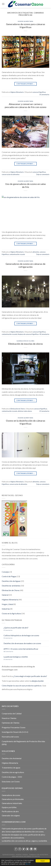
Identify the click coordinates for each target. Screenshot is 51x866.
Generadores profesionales (13, 799)
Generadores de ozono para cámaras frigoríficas (25, 26)
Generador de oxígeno (11, 815)
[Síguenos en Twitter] (23, 849)
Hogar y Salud (7, 604)
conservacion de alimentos (10, 174)
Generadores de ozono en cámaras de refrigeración (25, 265)
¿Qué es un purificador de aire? (16, 627)
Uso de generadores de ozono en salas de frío (25, 185)
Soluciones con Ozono (11, 781)
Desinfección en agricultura (13, 772)
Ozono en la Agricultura (11, 613)
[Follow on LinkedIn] (31, 849)
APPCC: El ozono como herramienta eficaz (21, 649)
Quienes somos (8, 854)
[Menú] (3, 4)
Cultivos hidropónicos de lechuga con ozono (21, 635)
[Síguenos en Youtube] (35, 849)
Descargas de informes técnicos (25, 856)
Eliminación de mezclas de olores (25, 343)
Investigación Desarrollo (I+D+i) (15, 732)
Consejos (5, 572)
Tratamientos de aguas (11, 767)
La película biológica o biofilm (16, 657)
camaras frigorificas (39, 92)
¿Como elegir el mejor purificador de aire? (30, 676)
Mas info (28, 864)
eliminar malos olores (25, 411)
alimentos (36, 252)
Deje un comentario (42, 174)
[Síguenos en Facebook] (16, 849)
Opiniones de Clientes (10, 723)
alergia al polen (37, 681)
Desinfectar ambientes (11, 585)
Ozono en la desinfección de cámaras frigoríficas (25, 422)
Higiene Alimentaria (25, 21)
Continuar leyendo (25, 84)
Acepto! (43, 861)
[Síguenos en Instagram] (19, 849)
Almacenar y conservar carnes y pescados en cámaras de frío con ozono (25, 105)
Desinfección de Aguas (11, 581)
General (5, 595)
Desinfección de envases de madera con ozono (22, 643)
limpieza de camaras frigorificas (28, 334)
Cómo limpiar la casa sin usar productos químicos (22, 685)
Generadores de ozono (11, 795)
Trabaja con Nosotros (38, 854)
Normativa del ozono (10, 736)
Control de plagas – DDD (12, 777)
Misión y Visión (22, 854)
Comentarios (44, 94)
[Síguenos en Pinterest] (27, 849)
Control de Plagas (9, 576)
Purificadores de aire (10, 811)
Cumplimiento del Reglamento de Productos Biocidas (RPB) (23, 743)
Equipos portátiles (9, 807)
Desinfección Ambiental (11, 758)
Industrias (6, 609)
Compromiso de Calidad (11, 713)
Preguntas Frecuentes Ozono (13, 727)
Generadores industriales (12, 803)
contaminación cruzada (17, 254)
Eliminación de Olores (25, 341)
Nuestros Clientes (9, 718)
